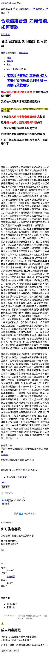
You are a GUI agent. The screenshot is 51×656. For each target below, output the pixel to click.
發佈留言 (5, 504)
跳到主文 (5, 34)
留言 (25, 470)
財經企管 (22, 477)
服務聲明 (29, 618)
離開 (15, 651)
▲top (3, 482)
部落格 (10, 61)
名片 (9, 64)
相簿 (9, 58)
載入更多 (5, 487)
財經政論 (23, 52)
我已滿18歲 (6, 651)
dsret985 (4, 454)
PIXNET (13, 616)
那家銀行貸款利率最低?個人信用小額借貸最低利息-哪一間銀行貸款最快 (27, 80)
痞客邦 (19, 470)
